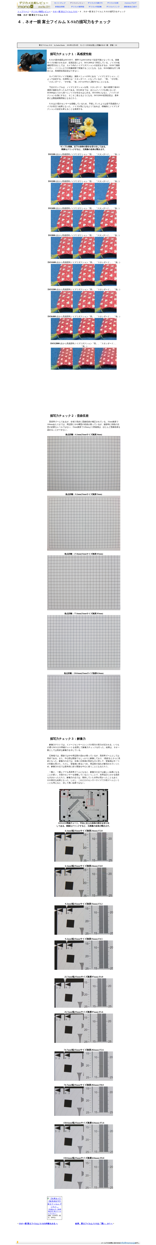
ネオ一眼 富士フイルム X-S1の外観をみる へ (38, 1224)
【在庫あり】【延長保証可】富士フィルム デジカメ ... (54, 1211)
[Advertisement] (78, 33)
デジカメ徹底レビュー (41, 12)
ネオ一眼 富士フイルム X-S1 (65, 12)
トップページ (23, 12)
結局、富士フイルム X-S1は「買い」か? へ (93, 1224)
